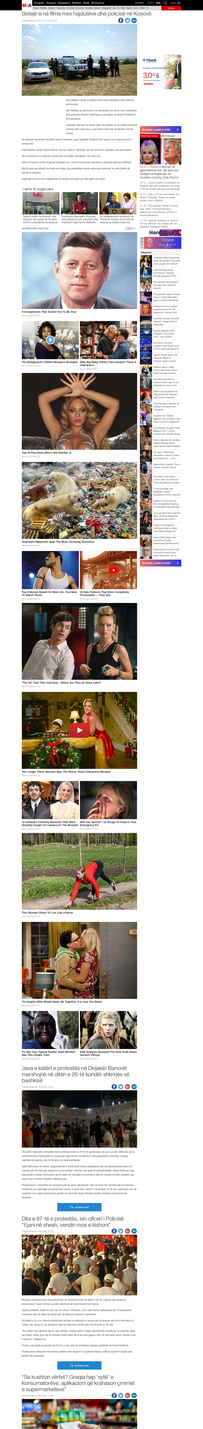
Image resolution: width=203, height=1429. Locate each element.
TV (147, 8)
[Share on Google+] (127, 1088)
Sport (129, 8)
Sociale (88, 8)
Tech (123, 8)
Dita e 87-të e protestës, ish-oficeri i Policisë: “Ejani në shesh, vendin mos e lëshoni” (160, 197)
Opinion (51, 8)
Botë (86, 2)
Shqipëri (39, 2)
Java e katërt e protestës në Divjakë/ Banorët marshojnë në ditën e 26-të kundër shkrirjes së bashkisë (160, 185)
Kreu (36, 8)
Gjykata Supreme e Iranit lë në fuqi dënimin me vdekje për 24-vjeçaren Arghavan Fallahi (159, 223)
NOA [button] (150, 3)
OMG (142, 8)
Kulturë (97, 8)
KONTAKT (139, 3)
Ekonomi (80, 8)
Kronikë (70, 8)
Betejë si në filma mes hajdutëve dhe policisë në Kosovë (86, 13)
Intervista (61, 8)
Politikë (43, 8)
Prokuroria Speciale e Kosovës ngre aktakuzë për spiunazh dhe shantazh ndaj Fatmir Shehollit (80, 219)
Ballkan (76, 2)
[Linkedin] (134, 22)
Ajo (114, 8)
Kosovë (51, 2)
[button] (177, 3)
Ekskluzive (97, 2)
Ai (118, 8)
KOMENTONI (82, 1207)
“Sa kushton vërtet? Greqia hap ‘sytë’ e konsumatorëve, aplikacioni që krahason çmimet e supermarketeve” (78, 1382)
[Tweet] (127, 22)
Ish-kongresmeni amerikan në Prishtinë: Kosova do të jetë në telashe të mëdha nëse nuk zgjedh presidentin (117, 221)
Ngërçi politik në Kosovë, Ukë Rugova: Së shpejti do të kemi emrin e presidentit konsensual (40, 219)
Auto (136, 8)
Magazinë (106, 8)
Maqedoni (64, 2)
